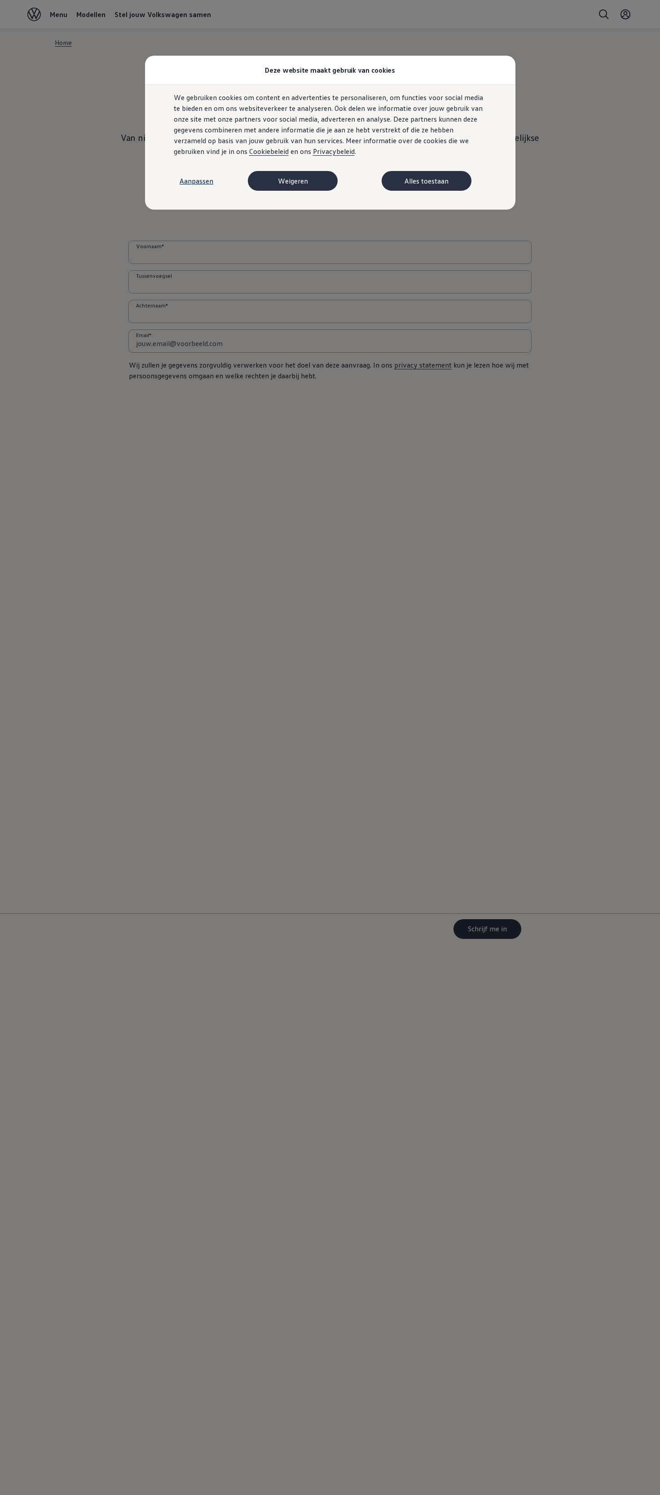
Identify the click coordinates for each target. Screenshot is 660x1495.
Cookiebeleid (269, 151)
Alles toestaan (427, 180)
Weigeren (293, 180)
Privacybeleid (334, 151)
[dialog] (330, 747)
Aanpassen (196, 180)
